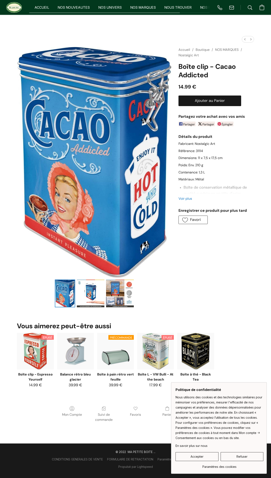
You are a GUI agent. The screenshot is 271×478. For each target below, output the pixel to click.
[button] (14, 7)
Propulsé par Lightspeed (135, 466)
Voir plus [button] (185, 198)
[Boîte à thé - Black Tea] (195, 351)
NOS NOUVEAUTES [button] (74, 7)
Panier (167, 414)
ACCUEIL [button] (42, 7)
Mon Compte (72, 414)
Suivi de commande (104, 417)
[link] (219, 465)
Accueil (184, 49)
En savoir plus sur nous (191, 446)
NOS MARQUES (227, 49)
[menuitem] (245, 39)
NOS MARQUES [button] (143, 7)
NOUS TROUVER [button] (178, 7)
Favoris (135, 414)
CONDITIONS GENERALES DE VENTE (77, 459)
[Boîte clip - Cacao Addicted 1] (90, 293)
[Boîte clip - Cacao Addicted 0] (65, 293)
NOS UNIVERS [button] (110, 7)
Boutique (203, 49)
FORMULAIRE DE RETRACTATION (130, 459)
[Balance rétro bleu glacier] (75, 351)
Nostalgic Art (188, 55)
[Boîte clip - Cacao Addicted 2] (120, 293)
